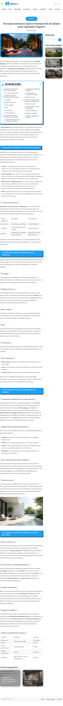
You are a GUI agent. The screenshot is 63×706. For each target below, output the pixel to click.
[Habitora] (11, 3)
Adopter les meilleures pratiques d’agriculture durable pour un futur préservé (53, 48)
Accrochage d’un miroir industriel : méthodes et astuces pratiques (31, 679)
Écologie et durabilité (31, 113)
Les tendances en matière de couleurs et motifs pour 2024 (31, 100)
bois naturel (6, 127)
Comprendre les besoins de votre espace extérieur (11, 89)
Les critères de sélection (12, 93)
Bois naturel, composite (17, 68)
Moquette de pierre (11, 102)
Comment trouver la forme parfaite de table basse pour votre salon (53, 61)
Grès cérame (9, 110)
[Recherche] (55, 3)
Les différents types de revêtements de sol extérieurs (11, 96)
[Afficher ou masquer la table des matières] (31, 85)
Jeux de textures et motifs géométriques (32, 107)
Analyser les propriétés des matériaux (33, 89)
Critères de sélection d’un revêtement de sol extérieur (11, 116)
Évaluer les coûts (30, 97)
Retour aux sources (31, 104)
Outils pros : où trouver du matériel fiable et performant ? (9, 680)
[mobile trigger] (3, 3)
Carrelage (8, 100)
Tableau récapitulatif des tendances (32, 116)
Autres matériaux (10, 113)
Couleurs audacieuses (31, 111)
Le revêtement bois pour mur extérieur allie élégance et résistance (52, 71)
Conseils (31, 18)
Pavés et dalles (9, 105)
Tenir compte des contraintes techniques (32, 93)
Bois (7, 108)
